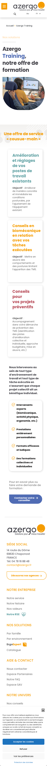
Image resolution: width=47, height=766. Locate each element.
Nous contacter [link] (17, 669)
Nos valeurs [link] (14, 609)
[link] (4, 6)
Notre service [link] (15, 598)
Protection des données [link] (23, 762)
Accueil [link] (10, 25)
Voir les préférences (23, 756)
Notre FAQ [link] (13, 679)
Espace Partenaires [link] (20, 674)
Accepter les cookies (23, 741)
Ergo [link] (14, 644)
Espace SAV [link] (14, 685)
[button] (43, 710)
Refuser (23, 749)
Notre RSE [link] (13, 614)
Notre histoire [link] (15, 603)
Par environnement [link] (19, 639)
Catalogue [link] (14, 650)
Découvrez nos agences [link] (25, 575)
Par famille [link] (14, 633)
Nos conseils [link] (15, 703)
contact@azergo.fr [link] (19, 565)
